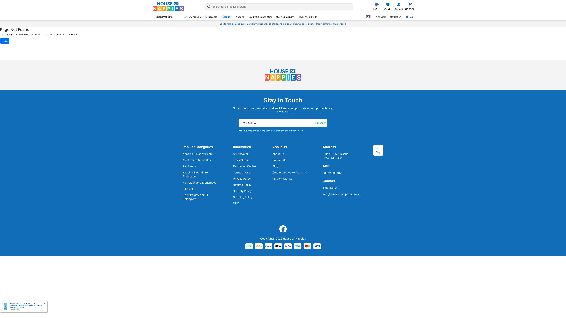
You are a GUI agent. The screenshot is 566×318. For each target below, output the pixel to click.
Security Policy (242, 191)
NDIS (236, 203)
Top (378, 152)
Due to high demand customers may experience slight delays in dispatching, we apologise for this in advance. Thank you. (282, 24)
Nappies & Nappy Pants (198, 153)
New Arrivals (194, 17)
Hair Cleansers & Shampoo (200, 182)
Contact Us (395, 17)
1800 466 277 (331, 187)
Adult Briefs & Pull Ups (197, 160)
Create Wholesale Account (289, 172)
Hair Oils (188, 188)
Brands (226, 17)
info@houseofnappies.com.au (340, 194)
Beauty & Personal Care (260, 17)
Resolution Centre (244, 166)
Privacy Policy (296, 130)
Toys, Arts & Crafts (308, 17)
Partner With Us (282, 178)
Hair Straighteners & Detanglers (195, 197)
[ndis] (368, 16)
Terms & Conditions (275, 130)
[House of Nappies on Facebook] (283, 229)
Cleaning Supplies (285, 17)
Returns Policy (242, 184)
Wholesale (381, 17)
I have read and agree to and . (272, 131)
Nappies (240, 17)
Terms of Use (241, 172)
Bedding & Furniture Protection (195, 174)
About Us (278, 153)
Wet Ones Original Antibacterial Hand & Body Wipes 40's (26, 306)
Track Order (240, 160)
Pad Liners (189, 166)
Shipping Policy (242, 197)
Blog (275, 166)
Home (5, 41)
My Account (240, 153)
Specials (212, 17)
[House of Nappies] (168, 6)
